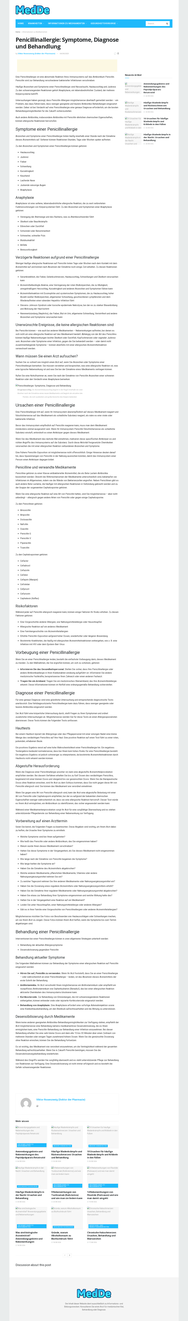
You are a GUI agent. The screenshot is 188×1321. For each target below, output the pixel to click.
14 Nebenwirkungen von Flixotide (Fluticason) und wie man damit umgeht (102, 1195)
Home (21, 23)
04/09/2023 (64, 54)
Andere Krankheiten (62, 1146)
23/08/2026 (57, 1202)
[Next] (70, 1255)
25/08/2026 (57, 1161)
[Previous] (65, 1255)
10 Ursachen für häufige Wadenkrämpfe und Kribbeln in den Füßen (102, 1154)
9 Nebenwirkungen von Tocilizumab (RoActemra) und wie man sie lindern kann (66, 1195)
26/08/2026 (21, 1161)
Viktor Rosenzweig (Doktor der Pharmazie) (36, 54)
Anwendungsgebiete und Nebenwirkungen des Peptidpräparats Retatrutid (30, 1154)
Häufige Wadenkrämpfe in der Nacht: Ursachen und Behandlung (30, 1195)
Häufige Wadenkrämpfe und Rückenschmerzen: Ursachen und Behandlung (66, 1154)
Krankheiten (35, 23)
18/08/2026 (21, 1245)
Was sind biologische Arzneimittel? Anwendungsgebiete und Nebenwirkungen (29, 1237)
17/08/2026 (92, 1242)
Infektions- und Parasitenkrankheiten (99, 1226)
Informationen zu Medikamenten (66, 23)
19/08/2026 (92, 1202)
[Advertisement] (122, 9)
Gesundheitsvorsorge (103, 23)
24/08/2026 (21, 1202)
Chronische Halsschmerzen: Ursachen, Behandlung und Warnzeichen (101, 1235)
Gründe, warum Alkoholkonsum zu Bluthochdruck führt (62, 1235)
